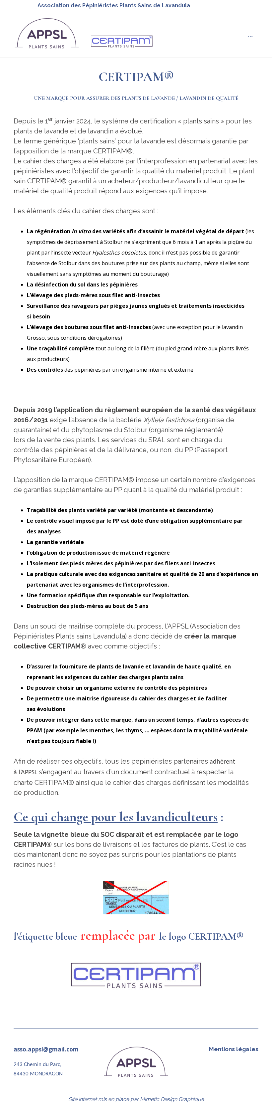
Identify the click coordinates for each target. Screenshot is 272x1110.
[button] (250, 36)
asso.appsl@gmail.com (46, 1049)
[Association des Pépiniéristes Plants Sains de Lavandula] (47, 34)
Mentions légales (233, 1049)
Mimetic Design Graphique (172, 1099)
